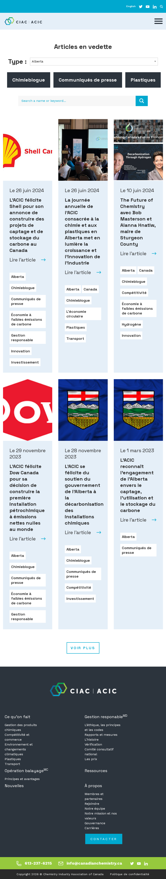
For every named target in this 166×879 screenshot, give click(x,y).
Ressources (96, 770)
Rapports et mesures (101, 735)
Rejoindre (92, 804)
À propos (93, 785)
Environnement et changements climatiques (19, 749)
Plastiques (143, 80)
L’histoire (92, 739)
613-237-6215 (38, 863)
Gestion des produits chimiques (21, 727)
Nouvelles (14, 785)
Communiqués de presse (88, 80)
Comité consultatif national (99, 751)
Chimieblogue (28, 80)
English (131, 6)
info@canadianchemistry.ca (94, 863)
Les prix (91, 759)
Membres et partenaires (94, 796)
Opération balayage (26, 771)
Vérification (93, 744)
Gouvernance (95, 823)
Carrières (92, 828)
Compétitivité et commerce (17, 737)
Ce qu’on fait (17, 716)
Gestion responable (106, 717)
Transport (12, 764)
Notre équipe (95, 808)
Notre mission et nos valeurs (101, 815)
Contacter (103, 839)
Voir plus (83, 648)
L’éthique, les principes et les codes (102, 727)
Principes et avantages (22, 779)
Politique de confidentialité (129, 874)
